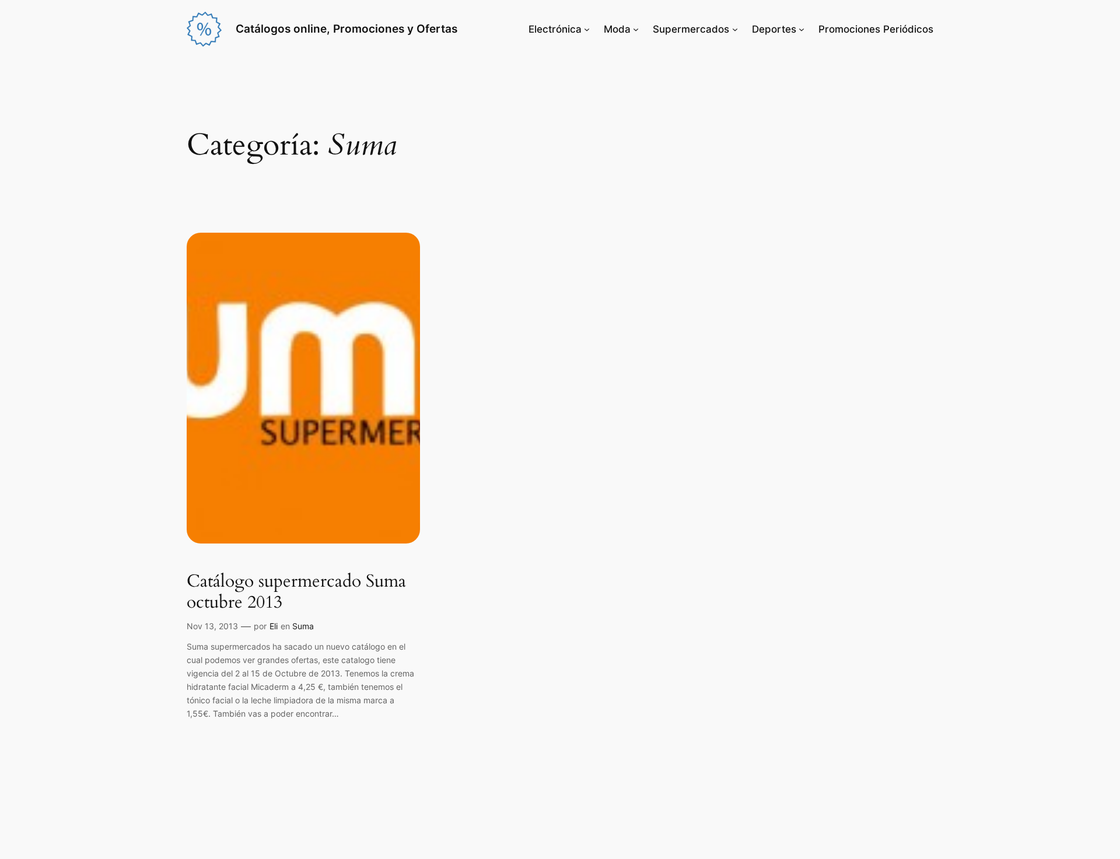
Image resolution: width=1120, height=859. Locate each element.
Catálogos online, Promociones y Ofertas (346, 29)
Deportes (774, 29)
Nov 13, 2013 (212, 626)
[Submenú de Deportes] (801, 29)
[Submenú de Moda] (636, 29)
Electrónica (555, 29)
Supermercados (691, 29)
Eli (274, 626)
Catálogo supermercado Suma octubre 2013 (296, 592)
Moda (617, 29)
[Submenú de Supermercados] (735, 29)
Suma (303, 626)
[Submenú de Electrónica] (587, 29)
